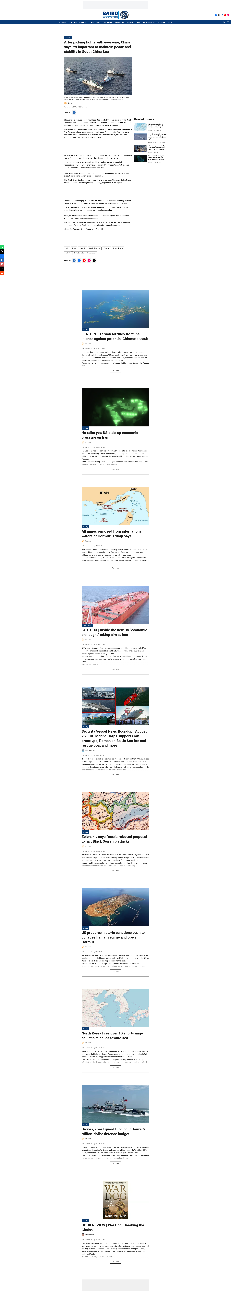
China (74, 248)
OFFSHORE (83, 22)
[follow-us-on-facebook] (79, 260)
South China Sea (94, 248)
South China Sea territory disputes (85, 253)
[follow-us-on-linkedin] (74, 112)
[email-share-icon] (2, 265)
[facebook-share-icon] (2, 257)
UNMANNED (119, 22)
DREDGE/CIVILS (149, 22)
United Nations (118, 248)
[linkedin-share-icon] (2, 261)
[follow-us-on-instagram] (89, 260)
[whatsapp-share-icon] (2, 248)
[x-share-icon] (2, 252)
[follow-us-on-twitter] (94, 260)
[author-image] (65, 103)
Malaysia (83, 248)
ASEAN (68, 253)
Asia (67, 248)
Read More (115, 371)
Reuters (70, 103)
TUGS (138, 22)
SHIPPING (73, 22)
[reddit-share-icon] (2, 274)
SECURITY (62, 22)
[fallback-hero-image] (140, 127)
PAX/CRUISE (107, 22)
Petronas (106, 248)
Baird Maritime (90, 750)
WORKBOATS (95, 22)
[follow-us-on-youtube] (84, 260)
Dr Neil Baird (89, 1235)
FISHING (130, 22)
